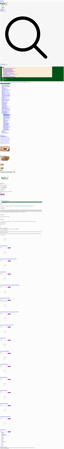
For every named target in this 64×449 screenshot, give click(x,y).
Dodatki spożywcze (6, 130)
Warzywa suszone (6, 129)
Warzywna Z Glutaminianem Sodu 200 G (8, 258)
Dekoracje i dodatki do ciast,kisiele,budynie (6, 115)
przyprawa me (6, 139)
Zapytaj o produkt (2, 200)
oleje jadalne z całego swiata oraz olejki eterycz (8, 73)
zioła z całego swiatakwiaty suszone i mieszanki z (9, 76)
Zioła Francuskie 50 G (3, 390)
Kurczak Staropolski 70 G (4, 403)
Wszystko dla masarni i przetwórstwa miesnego (6, 123)
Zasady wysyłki (3, 441)
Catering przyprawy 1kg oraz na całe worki (6, 128)
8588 (1, 137)
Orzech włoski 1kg (5, 138)
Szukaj (2, 444)
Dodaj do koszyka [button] (2, 194)
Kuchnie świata (4, 98)
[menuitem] (27, 71)
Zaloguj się (3, 7)
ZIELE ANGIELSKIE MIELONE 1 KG (4, 137)
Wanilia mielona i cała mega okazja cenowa (6, 120)
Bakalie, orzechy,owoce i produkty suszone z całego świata (6, 85)
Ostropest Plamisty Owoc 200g (5, 298)
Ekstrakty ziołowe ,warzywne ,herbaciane (8, 70)
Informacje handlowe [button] (3, 222)
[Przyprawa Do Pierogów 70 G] (5, 162)
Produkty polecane (4, 132)
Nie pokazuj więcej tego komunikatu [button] (4, 448)
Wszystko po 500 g (4, 103)
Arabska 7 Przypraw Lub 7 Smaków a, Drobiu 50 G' (9, 311)
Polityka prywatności (4, 434)
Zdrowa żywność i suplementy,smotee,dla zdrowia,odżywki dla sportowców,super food (6, 106)
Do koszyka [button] (9, 300)
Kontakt (3, 438)
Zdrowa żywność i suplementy (6, 75)
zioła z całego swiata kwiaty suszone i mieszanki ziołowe (6, 109)
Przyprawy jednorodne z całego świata (6, 125)
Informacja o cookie (4, 435)
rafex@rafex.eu (2, 1)
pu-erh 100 (2, 143)
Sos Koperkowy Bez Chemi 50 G (5, 416)
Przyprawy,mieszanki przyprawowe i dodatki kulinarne (6, 112)
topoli (6, 140)
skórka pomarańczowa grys (6, 143)
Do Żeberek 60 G (4, 351)
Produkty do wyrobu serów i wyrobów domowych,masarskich (5, 101)
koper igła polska (4, 141)
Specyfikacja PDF (6, 200)
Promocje (3, 131)
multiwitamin (4, 140)
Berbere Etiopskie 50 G (3, 377)
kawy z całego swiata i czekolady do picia (8, 72)
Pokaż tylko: (1, 228)
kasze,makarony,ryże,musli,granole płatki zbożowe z (9, 71)
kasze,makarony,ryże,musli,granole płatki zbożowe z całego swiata (6, 95)
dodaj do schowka (2, 195)
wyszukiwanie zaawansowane (3, 64)
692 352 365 (1, 0)
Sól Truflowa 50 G (3, 429)
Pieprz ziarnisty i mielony (6, 126)
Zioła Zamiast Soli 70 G (4, 245)
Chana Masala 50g (4, 364)
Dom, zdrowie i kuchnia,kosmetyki (7, 69)
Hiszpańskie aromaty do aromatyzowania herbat (6, 116)
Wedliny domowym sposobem (5, 121)
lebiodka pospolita (3, 142)
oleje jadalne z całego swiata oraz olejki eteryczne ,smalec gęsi (6, 99)
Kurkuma (2, 136)
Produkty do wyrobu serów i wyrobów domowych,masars (10, 74)
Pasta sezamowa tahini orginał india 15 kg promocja (6, 117)
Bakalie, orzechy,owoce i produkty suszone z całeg (9, 68)
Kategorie (1, 83)
